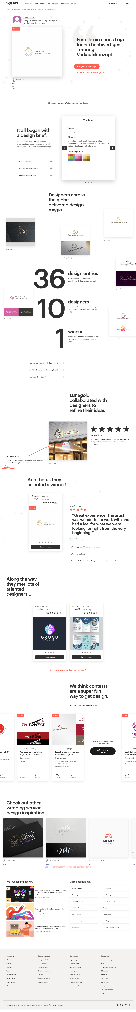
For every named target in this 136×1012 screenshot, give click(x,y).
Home (8, 9)
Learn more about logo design (87, 72)
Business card (74, 963)
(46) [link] (60, 613)
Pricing (40, 974)
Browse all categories (77, 986)
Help (102, 993)
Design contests (43, 960)
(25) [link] (96, 613)
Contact (9, 963)
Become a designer (107, 960)
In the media (10, 978)
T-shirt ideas (105, 982)
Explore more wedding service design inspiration (67, 867)
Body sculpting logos (111, 927)
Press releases (11, 974)
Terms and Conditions (33, 1005)
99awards (104, 971)
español (60, 1005)
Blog (102, 963)
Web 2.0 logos (76, 888)
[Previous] (64, 148)
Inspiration (65, 3)
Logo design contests (29, 9)
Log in (127, 3)
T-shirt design (74, 978)
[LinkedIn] (123, 1005)
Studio (73, 3)
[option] (85, 182)
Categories (28, 3)
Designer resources (107, 986)
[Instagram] (129, 1005)
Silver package (60, 758)
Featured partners (107, 989)
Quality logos (108, 895)
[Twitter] (120, 1005)
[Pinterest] (126, 1005)
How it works (40, 3)
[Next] (112, 148)
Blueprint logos (77, 901)
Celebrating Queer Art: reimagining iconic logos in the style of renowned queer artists (50, 892)
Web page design (75, 967)
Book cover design (76, 982)
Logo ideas (104, 978)
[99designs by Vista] (12, 4)
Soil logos (107, 921)
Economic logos (77, 921)
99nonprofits (10, 986)
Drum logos (75, 927)
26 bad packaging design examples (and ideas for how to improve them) (50, 928)
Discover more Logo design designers (67, 670)
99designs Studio (44, 978)
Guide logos (107, 914)
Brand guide (74, 971)
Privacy (45, 1005)
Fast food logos (77, 908)
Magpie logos (108, 908)
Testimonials (10, 982)
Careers (9, 967)
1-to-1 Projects (42, 963)
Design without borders (108, 967)
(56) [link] (55, 502)
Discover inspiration (44, 971)
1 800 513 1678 (116, 3)
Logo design (16, 9)
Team (8, 971)
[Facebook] (117, 1005)
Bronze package (26, 758)
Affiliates (104, 974)
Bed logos (107, 888)
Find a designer (52, 3)
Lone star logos (109, 901)
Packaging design (75, 974)
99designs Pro (42, 982)
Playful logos (76, 914)
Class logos (75, 895)
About (8, 960)
